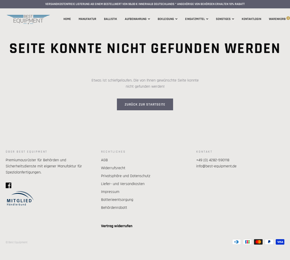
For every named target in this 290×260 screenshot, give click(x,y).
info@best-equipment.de (216, 166)
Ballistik (110, 19)
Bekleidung (166, 19)
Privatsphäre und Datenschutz (125, 175)
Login (257, 19)
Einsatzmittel (195, 19)
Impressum (110, 191)
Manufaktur (87, 19)
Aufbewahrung (136, 19)
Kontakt (248, 19)
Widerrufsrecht (113, 168)
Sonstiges (223, 19)
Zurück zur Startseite (145, 104)
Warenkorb (279, 19)
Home (67, 19)
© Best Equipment (17, 242)
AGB (104, 160)
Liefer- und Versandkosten (123, 183)
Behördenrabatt (114, 207)
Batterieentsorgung (117, 199)
